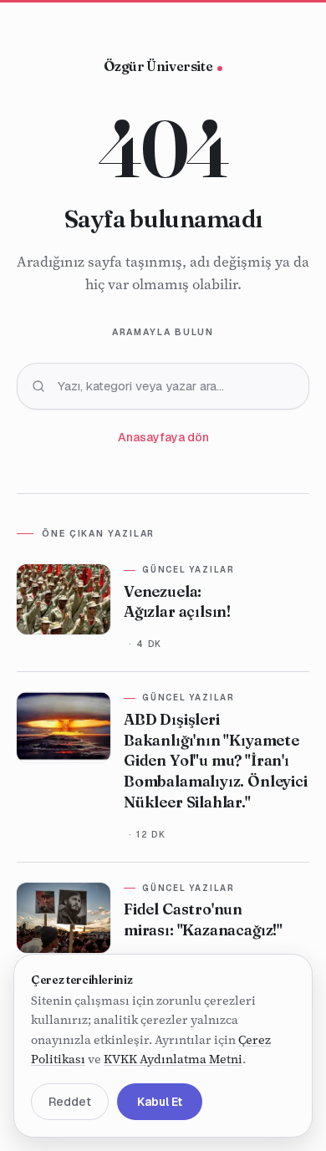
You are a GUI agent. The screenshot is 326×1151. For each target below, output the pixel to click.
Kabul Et (159, 1101)
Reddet (69, 1101)
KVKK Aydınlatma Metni (173, 1060)
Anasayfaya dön (163, 437)
